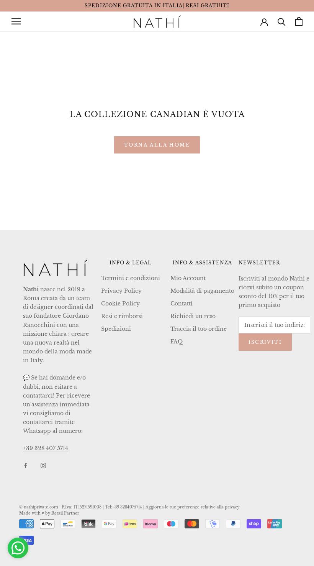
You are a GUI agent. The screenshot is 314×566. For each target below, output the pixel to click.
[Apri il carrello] (299, 21)
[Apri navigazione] (16, 21)
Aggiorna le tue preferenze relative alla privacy (192, 507)
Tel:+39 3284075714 (123, 507)
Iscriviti (265, 342)
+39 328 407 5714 (45, 448)
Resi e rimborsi (122, 316)
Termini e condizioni (130, 278)
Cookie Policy (120, 303)
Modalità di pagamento (202, 290)
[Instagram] (43, 465)
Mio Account (188, 278)
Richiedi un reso (193, 316)
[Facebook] (25, 465)
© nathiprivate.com (38, 507)
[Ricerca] (282, 21)
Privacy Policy (121, 290)
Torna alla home (157, 145)
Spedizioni (116, 328)
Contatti (181, 303)
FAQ (176, 341)
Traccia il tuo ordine (198, 328)
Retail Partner (65, 513)
